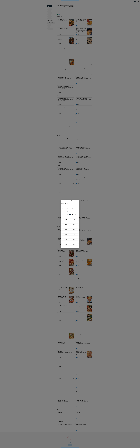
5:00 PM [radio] (74, 224)
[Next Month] (63, 205)
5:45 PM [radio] (66, 229)
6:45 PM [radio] (66, 234)
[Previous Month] (62, 205)
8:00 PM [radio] (74, 239)
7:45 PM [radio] (66, 239)
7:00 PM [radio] (74, 234)
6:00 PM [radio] (74, 229)
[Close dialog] (77, 200)
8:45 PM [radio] (66, 244)
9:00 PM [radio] (74, 244)
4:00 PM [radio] (74, 219)
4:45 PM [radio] (66, 224)
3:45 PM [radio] (66, 219)
